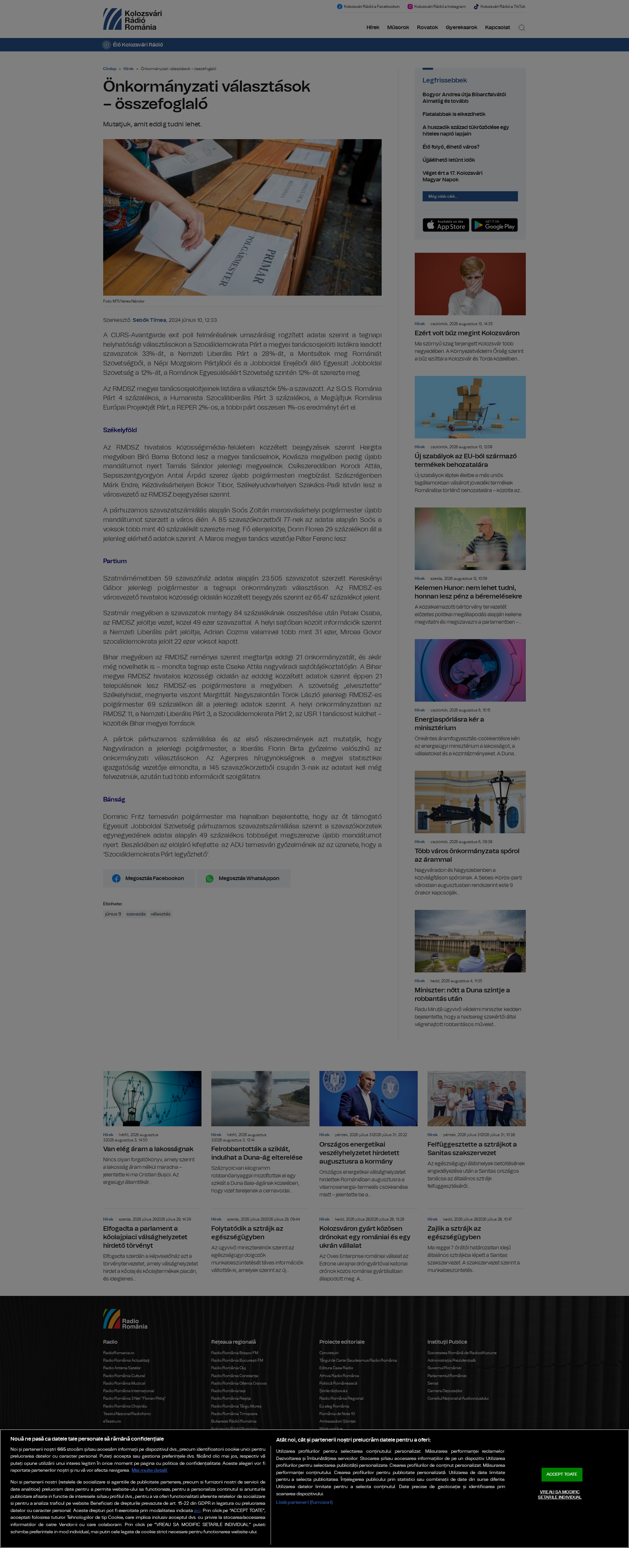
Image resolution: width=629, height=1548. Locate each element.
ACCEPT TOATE (561, 1474)
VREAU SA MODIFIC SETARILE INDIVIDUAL (559, 1495)
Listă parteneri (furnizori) (304, 1502)
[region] (314, 1488)
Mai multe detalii (149, 1470)
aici (197, 1511)
